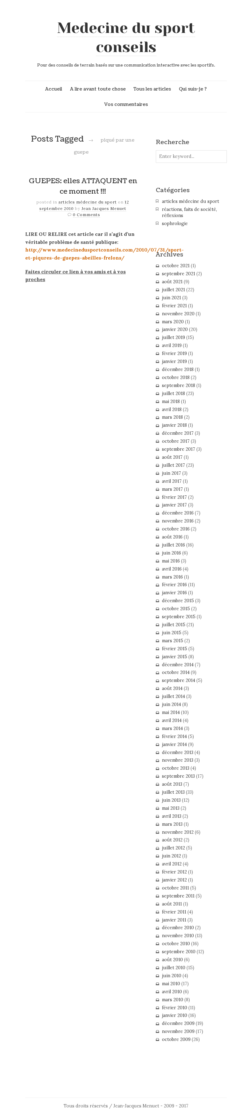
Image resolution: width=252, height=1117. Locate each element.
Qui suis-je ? (193, 89)
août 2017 (172, 457)
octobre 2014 (176, 672)
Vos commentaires (126, 104)
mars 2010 (172, 999)
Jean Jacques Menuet (103, 208)
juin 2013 (171, 800)
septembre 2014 (178, 680)
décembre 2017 (178, 433)
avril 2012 (172, 864)
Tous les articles (152, 89)
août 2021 (172, 281)
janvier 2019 (174, 361)
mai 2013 (170, 808)
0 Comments (86, 214)
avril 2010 (172, 991)
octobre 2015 (176, 608)
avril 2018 (172, 409)
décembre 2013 (177, 752)
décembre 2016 (178, 513)
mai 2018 (171, 401)
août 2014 (172, 688)
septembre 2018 (178, 385)
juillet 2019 (173, 337)
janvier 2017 (174, 505)
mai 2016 (171, 561)
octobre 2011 (175, 888)
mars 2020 (173, 322)
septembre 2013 (178, 776)
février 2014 (174, 736)
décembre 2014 (178, 664)
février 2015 (174, 648)
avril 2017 (172, 481)
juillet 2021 (173, 289)
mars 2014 (172, 728)
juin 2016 (171, 553)
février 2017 (174, 497)
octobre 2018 (176, 377)
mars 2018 (172, 417)
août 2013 (172, 784)
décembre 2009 (178, 1023)
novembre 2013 (177, 760)
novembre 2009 (178, 1031)
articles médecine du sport (87, 202)
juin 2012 (171, 856)
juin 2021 (171, 297)
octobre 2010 (176, 943)
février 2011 (174, 912)
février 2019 (174, 353)
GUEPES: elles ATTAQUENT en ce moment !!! (83, 186)
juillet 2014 (173, 696)
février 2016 (174, 584)
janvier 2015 (174, 656)
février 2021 (174, 305)
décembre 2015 (178, 600)
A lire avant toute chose (98, 89)
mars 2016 (172, 577)
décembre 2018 (178, 369)
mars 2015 (172, 640)
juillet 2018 (173, 393)
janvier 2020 (175, 329)
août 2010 (172, 959)
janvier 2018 (174, 425)
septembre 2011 (178, 896)
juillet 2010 (173, 967)
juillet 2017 (173, 465)
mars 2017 (172, 489)
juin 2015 (171, 632)
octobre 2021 (176, 265)
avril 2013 (171, 816)
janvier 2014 (174, 744)
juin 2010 (171, 975)
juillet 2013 (173, 792)
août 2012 (172, 840)
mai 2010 (171, 983)
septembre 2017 (178, 449)
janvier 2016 (174, 592)
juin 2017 (171, 473)
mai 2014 (171, 712)
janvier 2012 (174, 880)
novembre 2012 (178, 832)
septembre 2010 (178, 951)
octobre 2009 (176, 1039)
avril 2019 (172, 345)
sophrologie (175, 223)
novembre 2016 (178, 521)
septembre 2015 (178, 616)
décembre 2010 (178, 927)
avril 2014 (172, 720)
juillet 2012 (173, 848)
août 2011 (172, 904)
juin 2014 (171, 704)
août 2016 (172, 537)
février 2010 (174, 1007)
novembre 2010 (178, 935)
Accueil (53, 89)
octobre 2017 (176, 441)
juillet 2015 (173, 624)
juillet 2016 (173, 545)
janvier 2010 (174, 1015)
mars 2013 (172, 824)
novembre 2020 (178, 314)
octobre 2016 (176, 529)
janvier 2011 (174, 920)
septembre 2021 (178, 273)
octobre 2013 (175, 768)
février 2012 (174, 872)
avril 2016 (172, 569)
